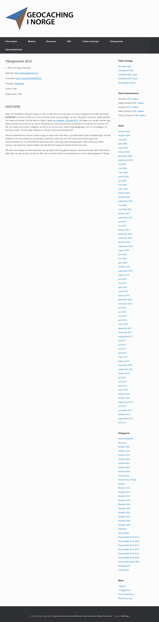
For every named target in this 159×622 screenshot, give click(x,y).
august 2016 (123, 373)
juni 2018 (122, 311)
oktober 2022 (124, 196)
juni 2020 (122, 254)
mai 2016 (122, 381)
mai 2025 (122, 139)
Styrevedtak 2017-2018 (128, 549)
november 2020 (125, 237)
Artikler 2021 (124, 463)
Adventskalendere (14, 49)
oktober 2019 (124, 266)
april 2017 (122, 352)
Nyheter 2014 (124, 487)
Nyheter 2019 (124, 504)
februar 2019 (123, 295)
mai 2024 (122, 168)
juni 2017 (122, 344)
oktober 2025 (124, 135)
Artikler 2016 (124, 450)
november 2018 (125, 303)
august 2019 (123, 274)
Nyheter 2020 (124, 508)
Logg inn (122, 585)
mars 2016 (123, 389)
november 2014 (125, 410)
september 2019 (125, 270)
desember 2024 (125, 155)
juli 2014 (122, 422)
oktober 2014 (124, 414)
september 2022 (125, 200)
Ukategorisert (124, 565)
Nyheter (121, 483)
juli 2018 (122, 307)
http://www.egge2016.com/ (27, 73)
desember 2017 (125, 328)
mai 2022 (122, 205)
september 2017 (125, 336)
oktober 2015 (124, 397)
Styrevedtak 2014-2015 (128, 536)
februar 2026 (123, 131)
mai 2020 (122, 258)
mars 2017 (123, 356)
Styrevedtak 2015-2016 (128, 541)
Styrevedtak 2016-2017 (128, 545)
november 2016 (125, 365)
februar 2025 (123, 151)
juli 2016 (122, 377)
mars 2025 (123, 147)
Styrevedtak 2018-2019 (128, 553)
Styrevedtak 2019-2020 (128, 557)
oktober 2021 (124, 213)
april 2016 (122, 385)
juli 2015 (122, 406)
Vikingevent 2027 (126, 70)
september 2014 (125, 418)
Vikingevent (123, 569)
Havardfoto (19, 83)
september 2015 (125, 402)
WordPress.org (125, 598)
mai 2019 (122, 283)
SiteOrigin (125, 616)
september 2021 (125, 217)
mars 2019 (123, 291)
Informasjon (11, 41)
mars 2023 (123, 188)
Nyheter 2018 (124, 500)
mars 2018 (123, 324)
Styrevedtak (123, 532)
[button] (154, 45)
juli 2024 (122, 164)
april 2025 (122, 143)
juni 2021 (122, 221)
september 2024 (125, 159)
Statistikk (122, 528)
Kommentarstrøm (126, 594)
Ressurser (51, 41)
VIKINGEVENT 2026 (127, 74)
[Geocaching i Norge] (39, 18)
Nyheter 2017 (124, 495)
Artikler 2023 (124, 471)
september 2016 (125, 369)
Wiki (69, 41)
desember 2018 (125, 299)
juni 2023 (122, 180)
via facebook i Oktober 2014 (65, 120)
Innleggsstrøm (124, 590)
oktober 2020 (124, 242)
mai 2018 (122, 315)
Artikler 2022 (124, 467)
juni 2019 (122, 278)
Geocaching (123, 475)
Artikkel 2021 (124, 446)
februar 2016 (123, 393)
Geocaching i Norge (127, 479)
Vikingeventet (116, 41)
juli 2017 (122, 340)
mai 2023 (122, 184)
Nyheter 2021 (124, 512)
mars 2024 (123, 172)
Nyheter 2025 (124, 524)
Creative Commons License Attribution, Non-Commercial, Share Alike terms (82, 616)
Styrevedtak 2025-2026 (128, 561)
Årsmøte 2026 (124, 66)
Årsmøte (122, 442)
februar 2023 (123, 192)
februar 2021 (123, 229)
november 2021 (125, 209)
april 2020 (122, 262)
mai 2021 (122, 225)
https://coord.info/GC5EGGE (28, 78)
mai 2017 (122, 348)
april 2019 (122, 287)
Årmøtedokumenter (126, 82)
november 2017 (125, 332)
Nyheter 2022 (124, 516)
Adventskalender (125, 438)
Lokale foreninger (90, 41)
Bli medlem (133, 98)
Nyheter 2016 (124, 491)
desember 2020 (125, 233)
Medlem (32, 41)
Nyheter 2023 (124, 520)
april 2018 (122, 320)
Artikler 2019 (124, 454)
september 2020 (125, 246)
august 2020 (123, 250)
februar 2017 (123, 361)
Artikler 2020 (124, 459)
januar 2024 (123, 176)
